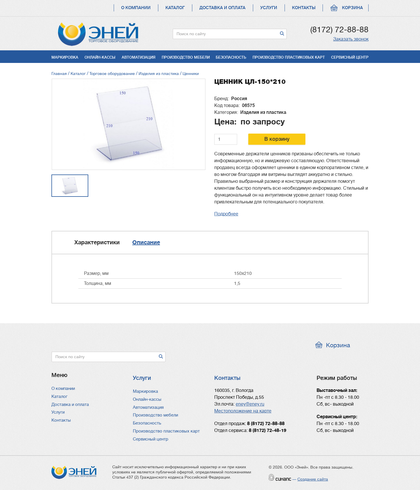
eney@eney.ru (250, 404)
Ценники (191, 73)
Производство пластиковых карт (289, 57)
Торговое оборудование (112, 73)
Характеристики (97, 242)
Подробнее (226, 214)
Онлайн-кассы (100, 57)
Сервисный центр (350, 57)
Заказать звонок (351, 39)
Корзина (352, 7)
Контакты (303, 7)
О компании (136, 7)
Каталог (175, 7)
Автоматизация (138, 57)
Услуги (268, 7)
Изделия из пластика (159, 73)
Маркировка (64, 57)
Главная (59, 73)
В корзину (276, 139)
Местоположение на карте (242, 411)
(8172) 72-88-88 (339, 29)
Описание (146, 242)
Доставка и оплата (222, 7)
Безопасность (231, 57)
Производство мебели (186, 57)
